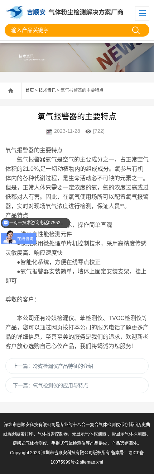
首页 (29, 90)
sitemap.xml (91, 462)
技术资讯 (47, 90)
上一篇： (53, 366)
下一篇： (50, 385)
